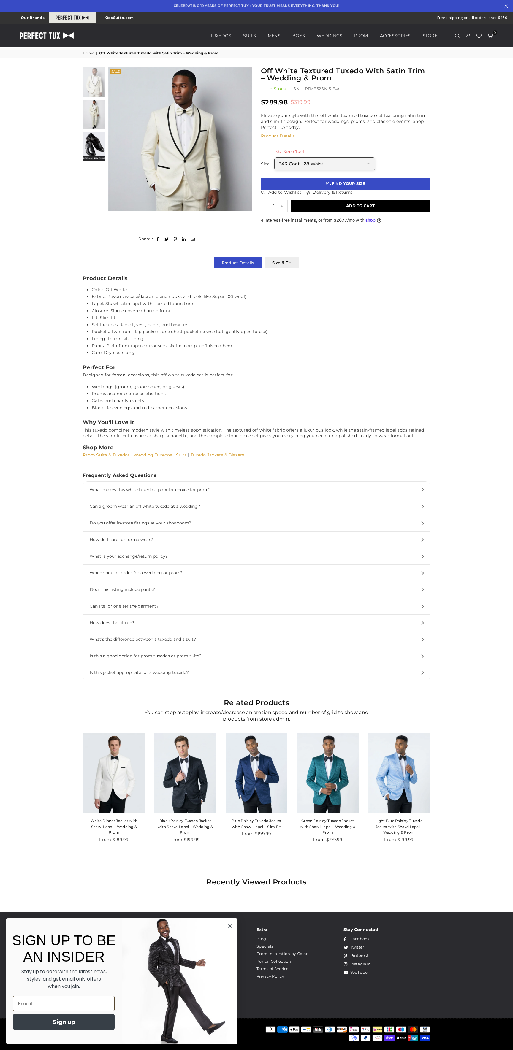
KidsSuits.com (119, 17)
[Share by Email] (193, 239)
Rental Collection (273, 961)
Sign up (64, 1022)
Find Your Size (348, 183)
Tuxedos (221, 35)
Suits (249, 35)
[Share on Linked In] (184, 239)
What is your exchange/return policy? (129, 556)
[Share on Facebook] (158, 239)
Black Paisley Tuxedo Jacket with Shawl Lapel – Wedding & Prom (185, 827)
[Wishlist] (479, 35)
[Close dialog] (230, 926)
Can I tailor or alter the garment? (124, 606)
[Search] (457, 35)
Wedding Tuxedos (153, 455)
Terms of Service (272, 968)
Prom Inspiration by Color (282, 953)
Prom (361, 35)
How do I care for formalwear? (121, 539)
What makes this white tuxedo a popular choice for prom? (150, 489)
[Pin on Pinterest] (175, 239)
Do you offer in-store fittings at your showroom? (140, 523)
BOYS (298, 35)
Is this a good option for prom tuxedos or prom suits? (146, 656)
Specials (264, 946)
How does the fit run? (112, 622)
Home (88, 53)
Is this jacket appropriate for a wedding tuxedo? (139, 672)
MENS (274, 35)
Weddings (329, 35)
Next (247, 139)
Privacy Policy (270, 976)
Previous (113, 139)
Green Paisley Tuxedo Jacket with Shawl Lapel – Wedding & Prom (327, 827)
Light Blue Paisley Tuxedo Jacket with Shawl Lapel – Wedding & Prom (399, 827)
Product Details (278, 136)
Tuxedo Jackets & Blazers (217, 455)
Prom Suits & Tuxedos (106, 455)
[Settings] (468, 35)
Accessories (395, 35)
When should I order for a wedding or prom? (136, 572)
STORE (430, 35)
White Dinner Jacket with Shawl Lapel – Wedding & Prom (114, 827)
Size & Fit (282, 262)
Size (265, 163)
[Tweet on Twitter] (166, 239)
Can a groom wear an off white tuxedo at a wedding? (145, 506)
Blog (261, 938)
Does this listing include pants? (122, 589)
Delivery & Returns (332, 192)
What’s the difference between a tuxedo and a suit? (143, 639)
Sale (115, 71)
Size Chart (293, 151)
